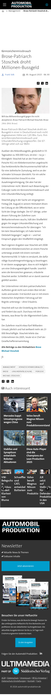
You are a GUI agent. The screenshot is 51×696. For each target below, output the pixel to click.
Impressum (25, 678)
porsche (40, 371)
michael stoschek (11, 375)
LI (42, 653)
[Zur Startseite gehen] (21, 4)
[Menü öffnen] (4, 4)
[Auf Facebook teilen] (39, 84)
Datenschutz (13, 678)
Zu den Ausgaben (25, 642)
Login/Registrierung (47, 4)
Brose (38, 347)
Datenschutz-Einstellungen (14, 681)
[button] (4, 488)
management (9, 367)
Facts (38, 681)
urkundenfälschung (22, 371)
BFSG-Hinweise (39, 678)
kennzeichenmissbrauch (31, 367)
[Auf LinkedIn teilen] (47, 84)
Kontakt (31, 681)
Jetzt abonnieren (25, 566)
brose (5, 371)
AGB (3, 678)
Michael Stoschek (10, 351)
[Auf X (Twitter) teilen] (43, 84)
